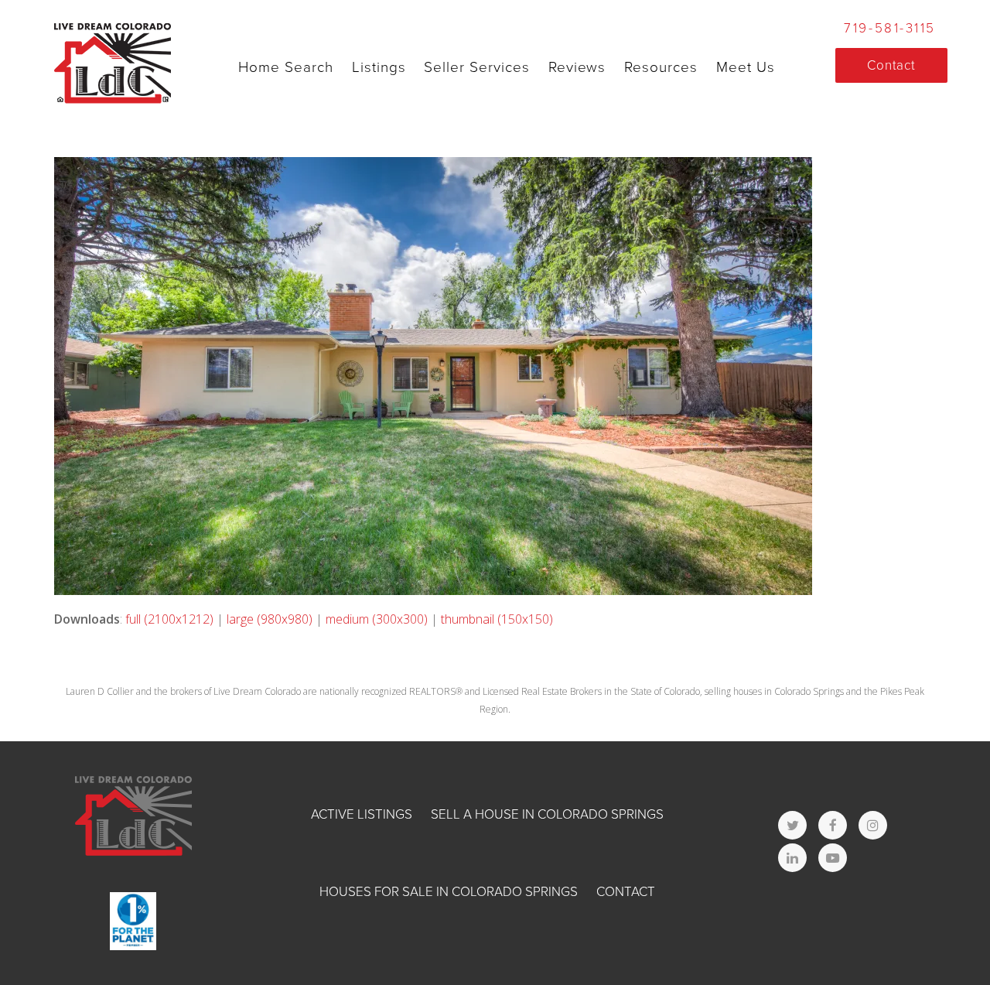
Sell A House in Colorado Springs (547, 814)
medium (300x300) (377, 619)
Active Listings (361, 814)
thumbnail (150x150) (497, 619)
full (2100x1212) (169, 619)
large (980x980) (269, 619)
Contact (625, 892)
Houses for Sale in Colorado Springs (448, 892)
